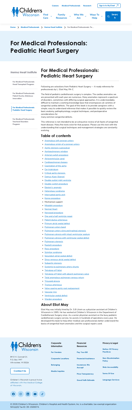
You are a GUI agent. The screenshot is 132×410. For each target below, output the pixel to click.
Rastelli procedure (53, 245)
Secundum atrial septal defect (58, 256)
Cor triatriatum (51, 169)
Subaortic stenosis (53, 263)
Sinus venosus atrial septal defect (60, 259)
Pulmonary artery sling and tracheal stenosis (65, 230)
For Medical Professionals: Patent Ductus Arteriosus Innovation (24, 96)
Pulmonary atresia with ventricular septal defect (67, 238)
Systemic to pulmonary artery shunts (62, 266)
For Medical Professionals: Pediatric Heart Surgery (24, 109)
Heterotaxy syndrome (55, 191)
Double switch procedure (56, 183)
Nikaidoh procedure (54, 205)
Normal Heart (51, 209)
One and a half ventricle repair (58, 216)
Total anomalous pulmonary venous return (64, 277)
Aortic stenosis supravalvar (57, 147)
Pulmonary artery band (55, 227)
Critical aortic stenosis (55, 173)
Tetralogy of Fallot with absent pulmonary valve (67, 274)
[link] (55, 6)
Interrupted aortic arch (55, 194)
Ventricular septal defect (56, 295)
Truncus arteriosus (53, 284)
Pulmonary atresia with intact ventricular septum (67, 234)
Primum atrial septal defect (57, 223)
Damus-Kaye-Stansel (55, 176)
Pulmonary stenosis (54, 241)
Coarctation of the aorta (55, 165)
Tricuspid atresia (52, 281)
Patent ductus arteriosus (56, 220)
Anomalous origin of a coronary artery (62, 144)
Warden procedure (53, 299)
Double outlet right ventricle (58, 180)
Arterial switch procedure (56, 155)
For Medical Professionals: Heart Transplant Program (24, 83)
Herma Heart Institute (24, 72)
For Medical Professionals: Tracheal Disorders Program (24, 121)
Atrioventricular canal (55, 158)
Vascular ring (51, 292)
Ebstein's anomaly (53, 187)
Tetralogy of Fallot (53, 270)
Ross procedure (52, 248)
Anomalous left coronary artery (59, 140)
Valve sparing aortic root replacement (62, 288)
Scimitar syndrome (53, 252)
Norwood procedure (54, 212)
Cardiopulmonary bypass (56, 162)
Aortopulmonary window (56, 151)
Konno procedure (52, 198)
